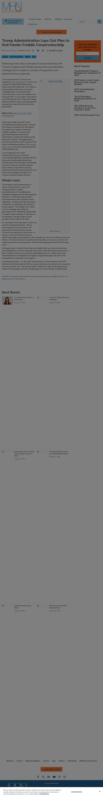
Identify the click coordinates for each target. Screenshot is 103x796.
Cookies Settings (76, 791)
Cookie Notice (44, 794)
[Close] (100, 791)
